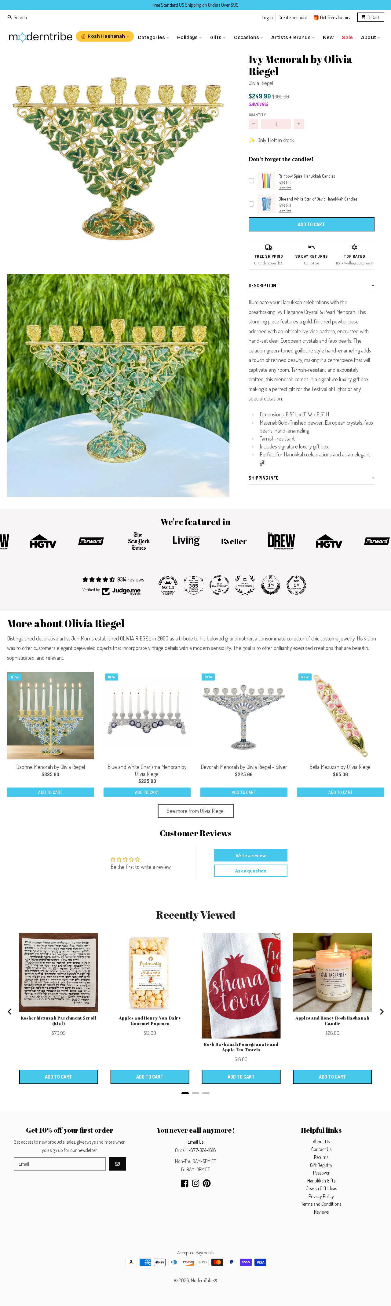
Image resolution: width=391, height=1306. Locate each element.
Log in (267, 17)
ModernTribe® (204, 1280)
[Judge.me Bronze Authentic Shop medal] (245, 585)
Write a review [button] (251, 855)
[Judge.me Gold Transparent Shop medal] (219, 585)
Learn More (285, 188)
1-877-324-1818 (201, 1150)
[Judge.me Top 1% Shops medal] (270, 585)
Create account (293, 17)
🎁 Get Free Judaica (332, 17)
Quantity (257, 114)
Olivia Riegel (261, 82)
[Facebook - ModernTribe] (185, 1183)
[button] (118, 158)
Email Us (195, 1142)
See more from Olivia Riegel (196, 810)
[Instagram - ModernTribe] (196, 1183)
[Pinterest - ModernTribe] (207, 1183)
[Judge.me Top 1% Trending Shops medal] (296, 585)
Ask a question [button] (250, 871)
